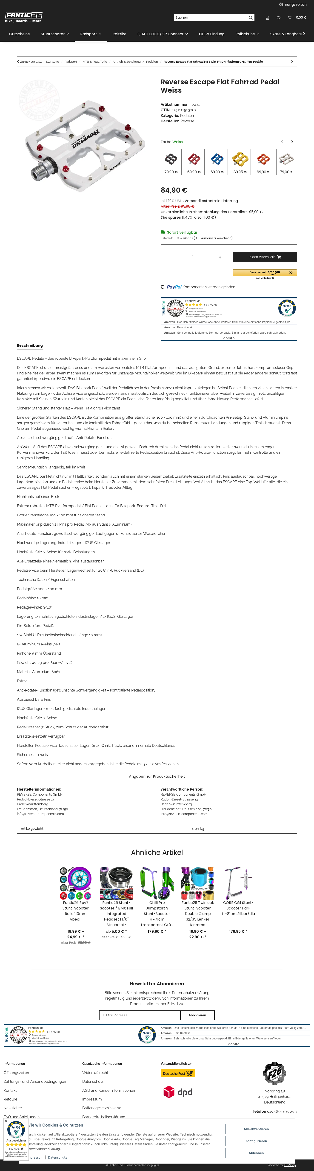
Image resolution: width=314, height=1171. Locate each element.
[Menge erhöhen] (220, 257)
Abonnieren (197, 1015)
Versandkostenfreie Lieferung (211, 200)
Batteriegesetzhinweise (101, 1108)
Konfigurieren (256, 1141)
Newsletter (13, 1108)
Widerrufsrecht (95, 1073)
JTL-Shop (290, 1165)
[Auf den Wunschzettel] (144, 87)
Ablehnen (256, 1153)
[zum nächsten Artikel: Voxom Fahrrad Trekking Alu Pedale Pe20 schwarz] (292, 62)
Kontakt (10, 1090)
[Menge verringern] (166, 257)
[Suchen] (251, 17)
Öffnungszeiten (293, 4)
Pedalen (187, 115)
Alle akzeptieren (256, 1129)
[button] (267, 17)
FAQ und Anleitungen (22, 1117)
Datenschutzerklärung (190, 993)
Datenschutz (57, 1157)
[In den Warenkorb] (20, 75)
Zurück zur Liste (31, 61)
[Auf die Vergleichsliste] (132, 87)
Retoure (10, 1099)
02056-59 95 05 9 (282, 1111)
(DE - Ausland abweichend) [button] (213, 238)
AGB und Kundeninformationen (108, 1090)
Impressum (35, 1157)
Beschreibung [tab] (30, 345)
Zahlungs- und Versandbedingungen (35, 1081)
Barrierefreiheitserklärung (103, 1117)
